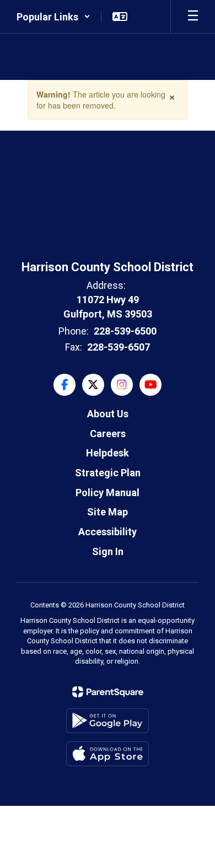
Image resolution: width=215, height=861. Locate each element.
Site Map (107, 512)
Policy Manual (107, 492)
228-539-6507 (118, 347)
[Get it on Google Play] (107, 720)
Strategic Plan (108, 472)
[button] (53, 16)
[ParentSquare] (107, 692)
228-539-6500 (125, 331)
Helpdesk (107, 453)
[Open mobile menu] (193, 16)
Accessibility (107, 531)
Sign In (107, 551)
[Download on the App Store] (107, 753)
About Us (107, 413)
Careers (108, 433)
